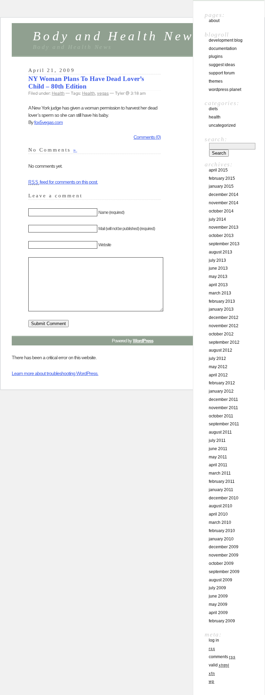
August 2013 (220, 252)
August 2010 (220, 506)
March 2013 (220, 293)
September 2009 (224, 571)
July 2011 (217, 440)
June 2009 (218, 596)
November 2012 (223, 325)
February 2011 (222, 481)
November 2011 (223, 407)
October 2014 (221, 211)
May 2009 (218, 604)
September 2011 (224, 424)
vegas (103, 93)
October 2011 (221, 416)
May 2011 (218, 457)
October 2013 (221, 235)
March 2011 (220, 473)
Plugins (216, 56)
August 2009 (220, 580)
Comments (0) (147, 137)
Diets (213, 108)
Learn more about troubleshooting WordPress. (55, 373)
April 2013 (218, 284)
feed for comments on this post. (63, 182)
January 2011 (221, 489)
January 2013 (221, 309)
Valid (219, 665)
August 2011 (220, 432)
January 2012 (221, 391)
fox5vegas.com (48, 122)
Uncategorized (222, 125)
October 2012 (221, 334)
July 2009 (217, 587)
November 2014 (223, 202)
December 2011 (223, 399)
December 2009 (223, 546)
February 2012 (222, 383)
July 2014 (217, 219)
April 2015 (218, 170)
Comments (222, 656)
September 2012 (224, 342)
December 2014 (223, 194)
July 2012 (217, 358)
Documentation (223, 48)
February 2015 (222, 178)
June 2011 (218, 448)
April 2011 (218, 465)
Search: (216, 139)
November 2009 (223, 555)
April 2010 (218, 514)
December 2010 (223, 498)
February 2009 (222, 621)
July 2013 (217, 260)
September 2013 (224, 243)
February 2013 (222, 301)
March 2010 (220, 522)
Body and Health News (117, 36)
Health (58, 93)
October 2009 (221, 563)
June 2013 (218, 268)
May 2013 (218, 276)
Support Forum (222, 73)
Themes (216, 81)
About (214, 20)
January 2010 (221, 539)
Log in (214, 640)
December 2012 (223, 317)
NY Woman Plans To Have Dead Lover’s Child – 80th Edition (86, 82)
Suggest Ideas (222, 64)
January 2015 (221, 186)
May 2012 (218, 366)
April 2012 (218, 375)
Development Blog (226, 40)
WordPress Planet (225, 89)
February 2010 (222, 530)
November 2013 (223, 227)
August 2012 (220, 350)
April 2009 (218, 612)
